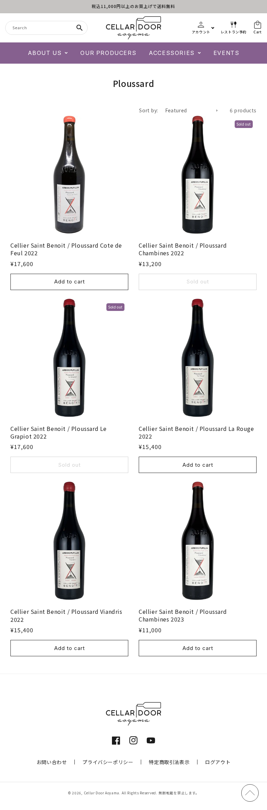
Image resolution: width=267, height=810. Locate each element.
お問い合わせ (52, 762)
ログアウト (217, 762)
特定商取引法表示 (169, 762)
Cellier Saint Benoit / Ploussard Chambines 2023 (183, 615)
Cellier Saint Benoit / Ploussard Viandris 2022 (66, 615)
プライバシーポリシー (107, 762)
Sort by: (148, 110)
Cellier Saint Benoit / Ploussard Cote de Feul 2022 (66, 249)
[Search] (79, 27)
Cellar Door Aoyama (102, 792)
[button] (48, 53)
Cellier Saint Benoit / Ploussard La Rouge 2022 (196, 432)
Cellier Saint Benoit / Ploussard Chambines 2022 (183, 249)
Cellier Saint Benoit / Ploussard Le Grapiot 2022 (58, 432)
